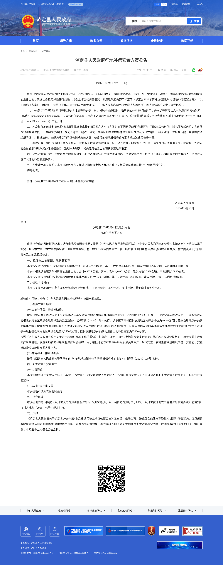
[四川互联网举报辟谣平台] (180, 545)
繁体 (164, 4)
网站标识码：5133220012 (105, 553)
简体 (157, 4)
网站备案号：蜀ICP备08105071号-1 (36, 553)
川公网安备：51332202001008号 (73, 553)
